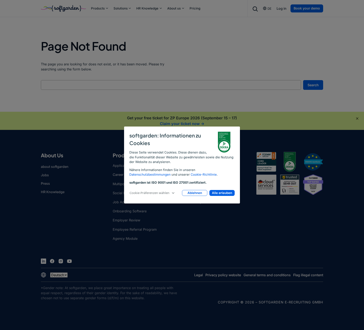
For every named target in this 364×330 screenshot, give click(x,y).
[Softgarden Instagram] (60, 261)
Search (313, 85)
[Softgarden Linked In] (43, 261)
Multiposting (122, 184)
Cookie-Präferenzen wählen (149, 193)
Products (98, 8)
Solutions (121, 8)
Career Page (122, 174)
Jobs (45, 175)
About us (174, 8)
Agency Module (125, 238)
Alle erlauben (222, 193)
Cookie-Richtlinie (204, 174)
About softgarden (54, 166)
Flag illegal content (308, 275)
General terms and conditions (267, 275)
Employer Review (126, 220)
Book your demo (307, 8)
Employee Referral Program (135, 229)
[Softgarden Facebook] (52, 261)
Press (45, 183)
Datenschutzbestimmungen (150, 174)
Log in (281, 8)
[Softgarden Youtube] (69, 261)
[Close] (357, 118)
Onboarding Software (130, 211)
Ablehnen (194, 193)
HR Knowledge (147, 8)
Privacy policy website (223, 275)
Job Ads (119, 202)
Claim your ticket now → (182, 123)
